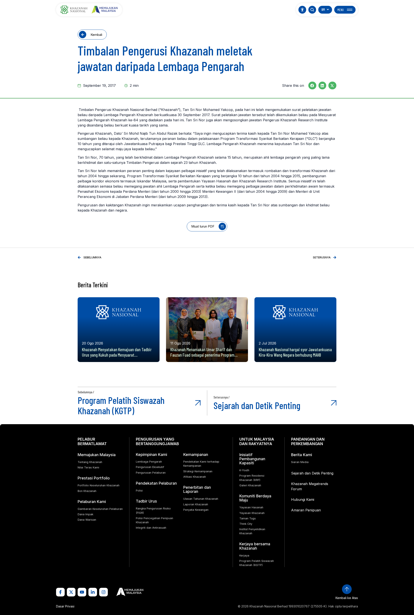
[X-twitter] (71, 592)
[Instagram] (103, 592)
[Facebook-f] (60, 592)
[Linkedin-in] (92, 592)
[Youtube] (82, 592)
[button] (312, 85)
